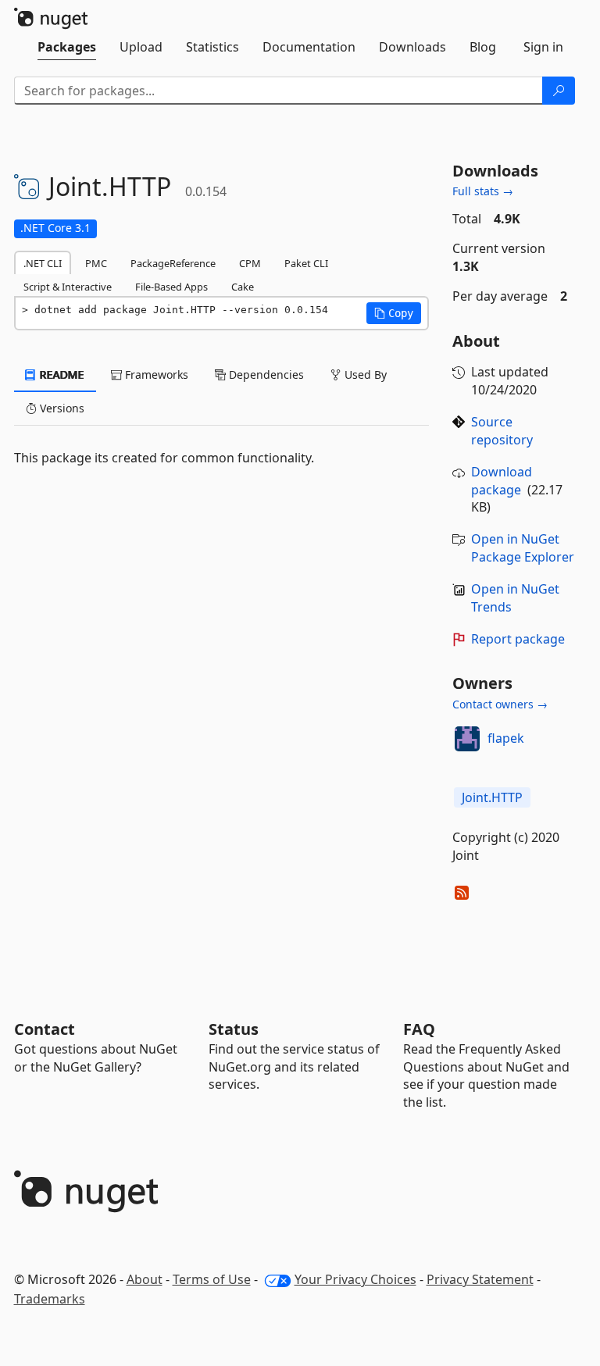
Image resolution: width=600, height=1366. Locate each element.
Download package (501, 480)
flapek (506, 738)
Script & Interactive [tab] (67, 287)
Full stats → (482, 191)
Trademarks (49, 1298)
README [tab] (60, 374)
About (144, 1279)
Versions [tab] (60, 408)
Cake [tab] (242, 287)
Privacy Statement (480, 1279)
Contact (44, 1029)
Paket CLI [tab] (306, 263)
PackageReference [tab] (173, 263)
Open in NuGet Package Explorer (522, 547)
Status (234, 1029)
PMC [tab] (96, 263)
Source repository (502, 430)
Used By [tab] (364, 374)
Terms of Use (212, 1279)
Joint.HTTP (492, 797)
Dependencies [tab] (265, 374)
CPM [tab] (250, 263)
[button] (393, 313)
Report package (518, 638)
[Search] (558, 91)
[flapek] (467, 739)
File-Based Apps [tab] (171, 287)
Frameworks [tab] (155, 374)
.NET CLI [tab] (42, 263)
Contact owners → (500, 704)
